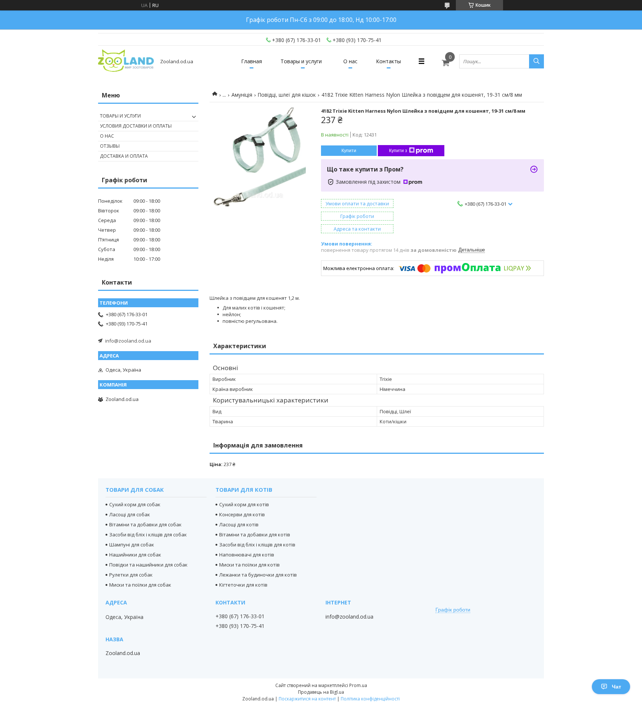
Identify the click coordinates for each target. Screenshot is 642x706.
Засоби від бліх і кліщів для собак (148, 534)
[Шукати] (536, 61)
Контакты (388, 61)
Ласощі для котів (239, 524)
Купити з (398, 150)
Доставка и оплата (124, 156)
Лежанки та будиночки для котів (258, 574)
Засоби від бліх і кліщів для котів (257, 544)
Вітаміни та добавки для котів (254, 534)
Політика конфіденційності (370, 699)
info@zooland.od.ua (128, 341)
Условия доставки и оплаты (136, 126)
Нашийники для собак (135, 554)
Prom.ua (358, 685)
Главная (251, 61)
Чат (616, 687)
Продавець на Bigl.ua (321, 692)
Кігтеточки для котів (243, 584)
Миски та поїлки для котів (249, 564)
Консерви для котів (242, 514)
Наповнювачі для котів (246, 554)
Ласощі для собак (129, 514)
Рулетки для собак (131, 574)
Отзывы (110, 146)
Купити (348, 150)
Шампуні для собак (131, 544)
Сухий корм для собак (134, 504)
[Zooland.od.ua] (126, 61)
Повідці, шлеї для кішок (286, 94)
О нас (350, 61)
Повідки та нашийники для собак (148, 564)
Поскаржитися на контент (307, 699)
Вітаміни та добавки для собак (145, 524)
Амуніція (241, 94)
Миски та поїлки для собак (140, 584)
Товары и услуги (301, 61)
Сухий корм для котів (244, 504)
